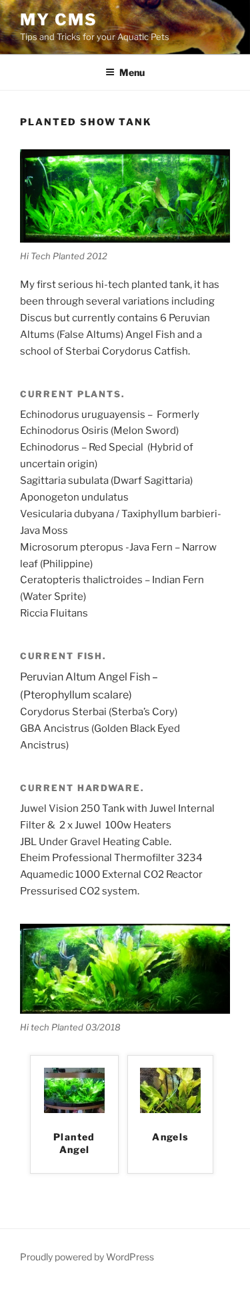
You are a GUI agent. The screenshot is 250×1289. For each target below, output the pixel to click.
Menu (132, 72)
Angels (170, 1136)
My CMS (58, 19)
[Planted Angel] (74, 1110)
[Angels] (170, 1110)
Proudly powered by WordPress (87, 1256)
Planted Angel (74, 1143)
